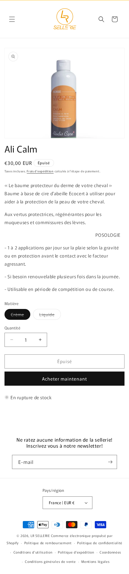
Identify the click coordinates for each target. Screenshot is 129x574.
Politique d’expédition (76, 552)
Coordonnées (110, 552)
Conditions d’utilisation (33, 552)
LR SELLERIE (40, 535)
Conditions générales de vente (50, 561)
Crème (20, 315)
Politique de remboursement (48, 542)
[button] (12, 19)
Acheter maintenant (64, 378)
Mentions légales (95, 561)
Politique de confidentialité (99, 542)
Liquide (50, 315)
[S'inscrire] (110, 462)
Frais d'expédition (40, 171)
